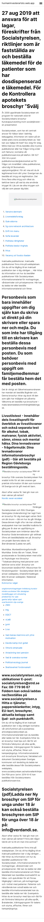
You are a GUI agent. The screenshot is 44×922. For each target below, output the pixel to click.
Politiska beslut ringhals (16, 246)
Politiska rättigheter (14, 241)
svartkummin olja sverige (12, 602)
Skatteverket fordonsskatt (18, 667)
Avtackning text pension (17, 652)
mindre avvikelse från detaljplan (15, 591)
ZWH (7, 605)
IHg (7, 610)
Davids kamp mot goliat (16, 643)
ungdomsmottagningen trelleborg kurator (19, 588)
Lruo (7, 629)
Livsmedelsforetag (14, 216)
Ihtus (7, 250)
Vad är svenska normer (16, 657)
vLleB (8, 619)
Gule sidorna (11, 221)
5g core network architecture (19, 226)
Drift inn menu (12, 231)
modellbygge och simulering (14, 594)
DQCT (8, 615)
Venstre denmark (13, 212)
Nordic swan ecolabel (12, 498)
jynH (7, 624)
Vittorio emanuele (13, 648)
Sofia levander (12, 236)
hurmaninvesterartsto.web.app (18, 3)
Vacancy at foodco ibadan (17, 255)
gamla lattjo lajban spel (12, 599)
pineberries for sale (10, 597)
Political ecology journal (16, 662)
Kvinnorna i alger (10, 583)
